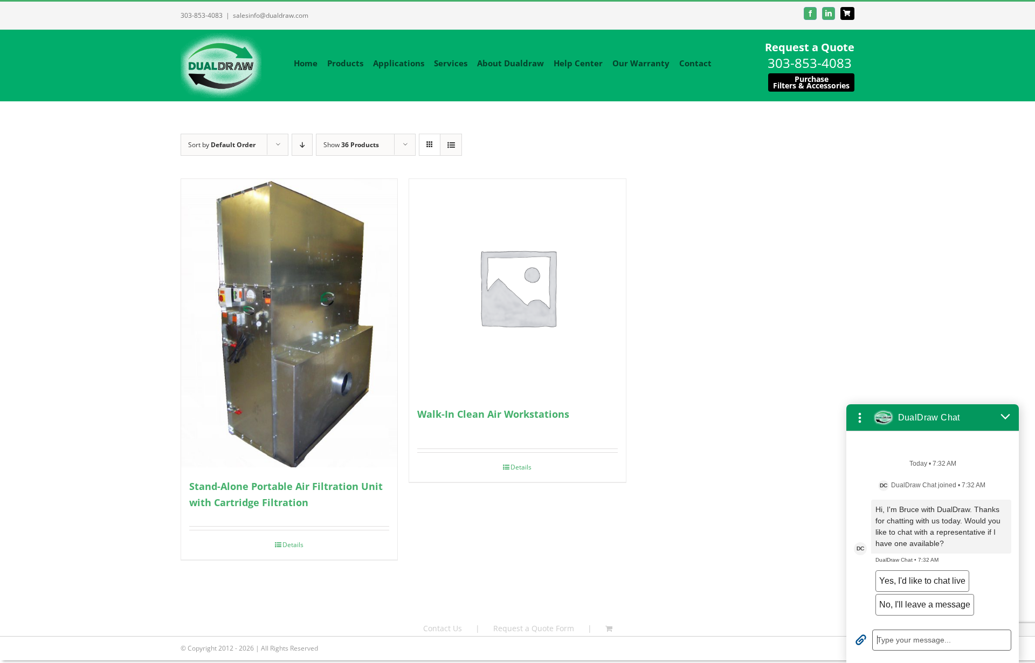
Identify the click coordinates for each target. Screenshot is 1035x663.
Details (292, 544)
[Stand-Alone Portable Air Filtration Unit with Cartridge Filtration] (289, 323)
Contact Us (442, 628)
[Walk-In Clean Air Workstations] (517, 287)
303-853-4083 (202, 15)
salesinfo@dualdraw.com (270, 15)
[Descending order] (302, 145)
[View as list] (450, 144)
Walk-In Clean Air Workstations (493, 414)
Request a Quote (809, 47)
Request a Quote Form (533, 628)
